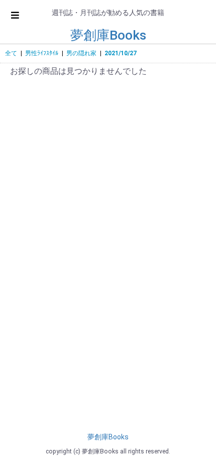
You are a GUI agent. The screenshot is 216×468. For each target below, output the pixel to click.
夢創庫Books (108, 35)
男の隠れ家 (81, 53)
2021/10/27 (120, 53)
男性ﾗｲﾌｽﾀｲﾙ (41, 53)
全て (11, 53)
